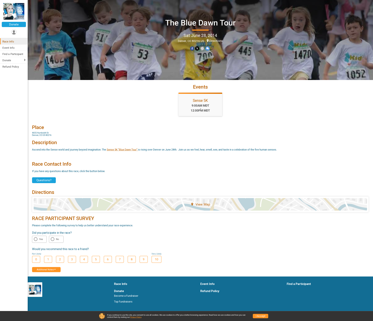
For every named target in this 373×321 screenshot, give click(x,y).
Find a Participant (12, 54)
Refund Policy (10, 66)
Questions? (43, 180)
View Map (203, 204)
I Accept (260, 316)
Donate (14, 24)
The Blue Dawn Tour (200, 22)
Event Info (8, 47)
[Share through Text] (207, 48)
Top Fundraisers (123, 301)
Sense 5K (200, 100)
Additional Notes (45, 269)
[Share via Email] (202, 48)
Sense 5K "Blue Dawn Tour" (122, 149)
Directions (216, 41)
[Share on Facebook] (192, 48)
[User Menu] (14, 32)
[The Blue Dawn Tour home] (13, 11)
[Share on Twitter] (197, 48)
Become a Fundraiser (126, 295)
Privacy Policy (135, 317)
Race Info (8, 41)
